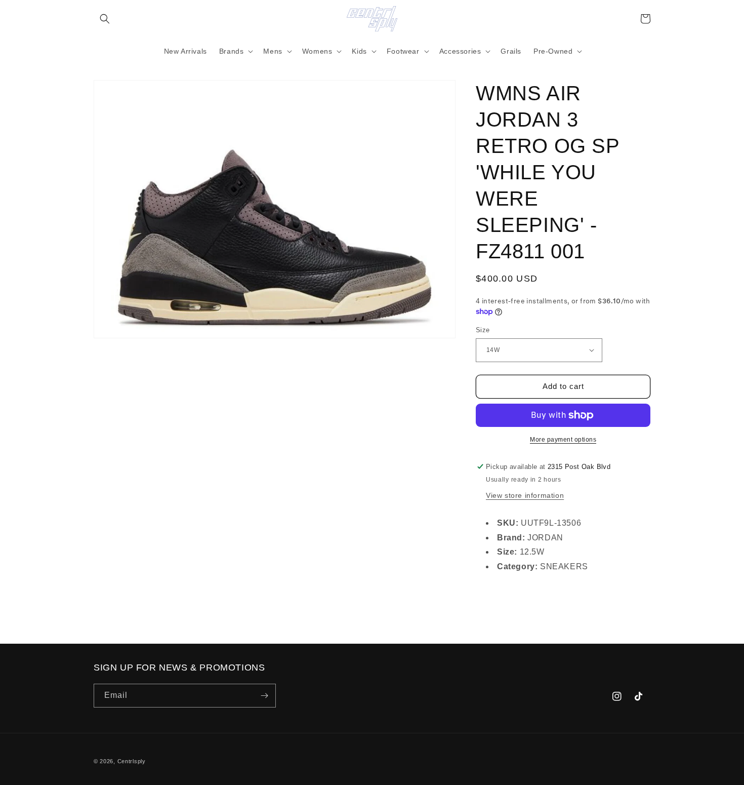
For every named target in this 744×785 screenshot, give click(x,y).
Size (483, 330)
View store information (525, 495)
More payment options (563, 439)
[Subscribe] (264, 696)
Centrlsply (131, 761)
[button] (105, 19)
